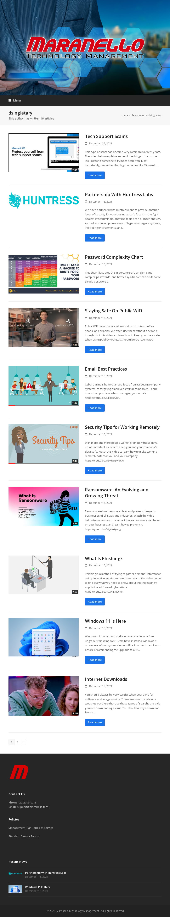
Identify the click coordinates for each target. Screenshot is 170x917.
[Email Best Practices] (43, 385)
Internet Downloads (106, 679)
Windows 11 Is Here (105, 621)
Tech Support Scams (106, 136)
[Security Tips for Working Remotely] (43, 444)
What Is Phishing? (103, 558)
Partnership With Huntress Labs (119, 194)
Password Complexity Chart (114, 257)
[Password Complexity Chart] (43, 273)
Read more (95, 175)
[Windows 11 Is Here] (43, 637)
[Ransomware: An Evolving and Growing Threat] (43, 506)
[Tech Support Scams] (43, 152)
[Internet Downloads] (43, 695)
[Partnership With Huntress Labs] (43, 200)
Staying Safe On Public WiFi (113, 311)
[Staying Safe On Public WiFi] (43, 327)
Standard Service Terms (23, 836)
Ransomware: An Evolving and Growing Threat (116, 493)
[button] (14, 100)
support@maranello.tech (33, 807)
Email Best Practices (106, 369)
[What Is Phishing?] (43, 574)
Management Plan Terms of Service (30, 828)
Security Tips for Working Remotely (122, 427)
